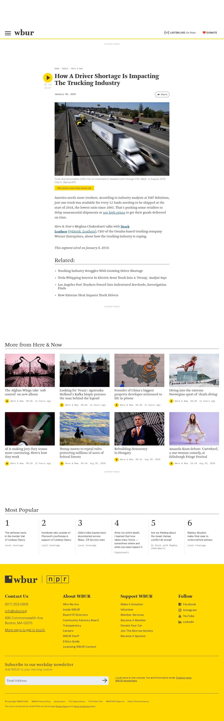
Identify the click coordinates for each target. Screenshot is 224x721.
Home (57, 69)
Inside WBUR (71, 609)
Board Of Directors (75, 614)
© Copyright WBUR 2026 (16, 701)
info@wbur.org (16, 611)
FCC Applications (77, 701)
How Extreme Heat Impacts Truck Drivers (88, 295)
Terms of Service (81, 706)
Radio (65, 69)
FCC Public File (96, 701)
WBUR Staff (71, 636)
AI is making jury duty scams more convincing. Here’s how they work (26, 453)
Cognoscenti (121, 552)
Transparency (72, 625)
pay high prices (114, 212)
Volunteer (127, 609)
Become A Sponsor (133, 636)
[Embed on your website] (50, 84)
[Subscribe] (104, 680)
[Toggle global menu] (8, 33)
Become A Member (133, 620)
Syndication (59, 701)
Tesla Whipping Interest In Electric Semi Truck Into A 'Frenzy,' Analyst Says (112, 278)
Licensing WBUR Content (79, 646)
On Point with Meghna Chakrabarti (164, 547)
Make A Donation (132, 604)
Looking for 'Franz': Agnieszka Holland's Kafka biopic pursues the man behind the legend (83, 394)
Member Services (132, 614)
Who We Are (71, 604)
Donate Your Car (131, 625)
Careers (68, 630)
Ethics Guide (71, 641)
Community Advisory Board (81, 620)
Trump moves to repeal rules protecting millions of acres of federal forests (82, 453)
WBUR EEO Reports (115, 701)
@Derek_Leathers (82, 231)
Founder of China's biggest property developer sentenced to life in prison (138, 394)
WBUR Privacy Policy (41, 701)
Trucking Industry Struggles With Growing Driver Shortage (100, 271)
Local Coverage (14, 545)
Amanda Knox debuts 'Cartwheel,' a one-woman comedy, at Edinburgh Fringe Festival (194, 453)
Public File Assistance (138, 701)
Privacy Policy (62, 706)
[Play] (7, 401)
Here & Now (77, 69)
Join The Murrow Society (137, 630)
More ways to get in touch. (25, 630)
